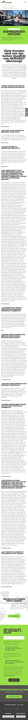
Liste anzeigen (14, 616)
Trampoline (11, 7)
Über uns (11, 709)
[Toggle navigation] (25, 2)
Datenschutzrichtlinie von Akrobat (11, 708)
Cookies (22, 708)
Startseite (4, 7)
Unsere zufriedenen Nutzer (10, 8)
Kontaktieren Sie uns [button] (14, 696)
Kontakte (17, 709)
